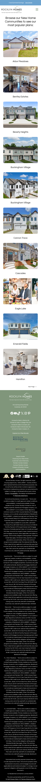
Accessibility (14, 493)
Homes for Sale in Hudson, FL (20, 429)
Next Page (32, 386)
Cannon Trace (20, 238)
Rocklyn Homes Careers (20, 463)
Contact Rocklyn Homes (20, 465)
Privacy (7, 493)
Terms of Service (27, 779)
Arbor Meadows (20, 61)
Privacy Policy (14, 779)
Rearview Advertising (21, 495)
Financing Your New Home (20, 458)
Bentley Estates (20, 97)
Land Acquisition (20, 469)
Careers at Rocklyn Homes (20, 467)
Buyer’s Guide (20, 456)
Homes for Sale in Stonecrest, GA (21, 427)
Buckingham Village (20, 167)
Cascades (20, 273)
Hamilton (20, 379)
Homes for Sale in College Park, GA (20, 422)
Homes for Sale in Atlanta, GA (20, 420)
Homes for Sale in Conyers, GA (20, 424)
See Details (28, 2)
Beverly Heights (20, 132)
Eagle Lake (20, 308)
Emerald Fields (20, 344)
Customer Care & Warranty (20, 461)
